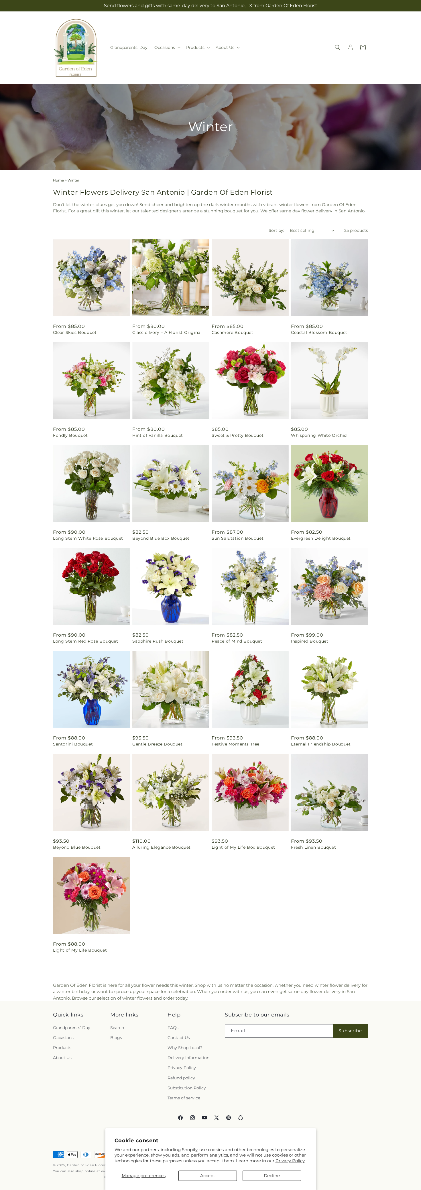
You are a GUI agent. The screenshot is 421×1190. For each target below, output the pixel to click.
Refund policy (181, 1078)
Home (58, 180)
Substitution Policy (187, 1088)
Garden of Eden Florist (86, 1165)
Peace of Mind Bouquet (237, 641)
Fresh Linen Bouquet (313, 847)
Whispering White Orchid (319, 435)
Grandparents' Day (71, 1027)
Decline (272, 1175)
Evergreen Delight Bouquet (321, 538)
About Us (62, 1057)
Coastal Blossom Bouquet (319, 332)
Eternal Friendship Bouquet (321, 744)
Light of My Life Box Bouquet (243, 847)
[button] (167, 47)
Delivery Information (188, 1057)
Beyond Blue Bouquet (77, 847)
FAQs (173, 1027)
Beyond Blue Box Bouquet (161, 538)
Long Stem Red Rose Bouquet (85, 641)
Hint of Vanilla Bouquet (157, 435)
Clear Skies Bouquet (75, 332)
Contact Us (179, 1037)
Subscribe (350, 1030)
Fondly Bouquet (70, 435)
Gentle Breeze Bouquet (157, 744)
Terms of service (184, 1098)
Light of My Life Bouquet (80, 950)
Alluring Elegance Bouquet (161, 847)
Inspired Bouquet (309, 641)
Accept (207, 1175)
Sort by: (276, 230)
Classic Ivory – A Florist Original (167, 332)
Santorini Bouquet (73, 744)
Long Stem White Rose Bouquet (88, 538)
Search (117, 1027)
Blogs (116, 1037)
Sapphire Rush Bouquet (158, 641)
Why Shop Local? (185, 1047)
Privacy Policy (290, 1160)
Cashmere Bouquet (232, 332)
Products (62, 1047)
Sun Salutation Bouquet (237, 538)
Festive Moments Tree (235, 744)
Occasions (63, 1037)
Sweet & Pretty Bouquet (237, 435)
